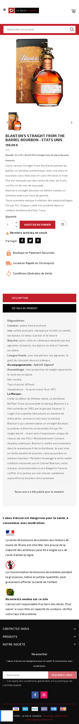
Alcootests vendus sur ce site (27, 599)
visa (15, 709)
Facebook (35, 694)
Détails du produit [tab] (25, 308)
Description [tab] (20, 297)
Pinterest (38, 240)
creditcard (63, 709)
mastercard (53, 709)
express (44, 709)
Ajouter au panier (37, 224)
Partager (22, 240)
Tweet (30, 240)
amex (25, 709)
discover (34, 709)
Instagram (43, 694)
